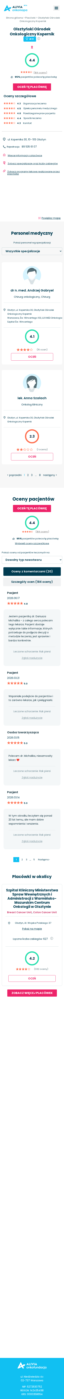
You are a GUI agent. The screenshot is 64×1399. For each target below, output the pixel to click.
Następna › (44, 859)
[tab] (32, 571)
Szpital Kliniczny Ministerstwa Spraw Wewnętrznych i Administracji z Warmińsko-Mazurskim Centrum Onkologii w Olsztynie (32, 898)
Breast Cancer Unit (19, 912)
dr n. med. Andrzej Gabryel (32, 290)
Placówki (30, 17)
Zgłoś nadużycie (32, 658)
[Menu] (56, 8)
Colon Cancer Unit (45, 912)
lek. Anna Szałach (32, 398)
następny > (50, 475)
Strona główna (14, 17)
